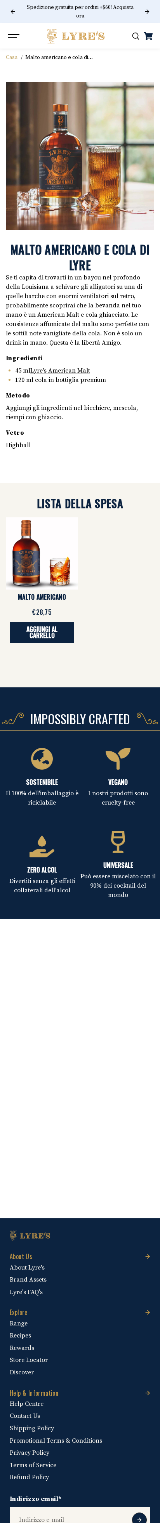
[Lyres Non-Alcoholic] (76, 36)
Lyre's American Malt (60, 371)
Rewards (22, 1348)
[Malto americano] (42, 553)
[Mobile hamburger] (14, 36)
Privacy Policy (29, 1453)
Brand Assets (28, 1280)
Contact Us (25, 1416)
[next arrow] (147, 12)
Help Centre (26, 1404)
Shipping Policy (32, 1428)
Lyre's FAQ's (26, 1292)
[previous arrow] (13, 12)
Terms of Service (33, 1465)
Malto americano (42, 597)
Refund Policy (29, 1477)
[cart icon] (148, 36)
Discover (22, 1372)
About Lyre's (27, 1267)
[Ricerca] (135, 36)
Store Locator (29, 1360)
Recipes (20, 1335)
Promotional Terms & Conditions (56, 1441)
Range (19, 1323)
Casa (11, 57)
